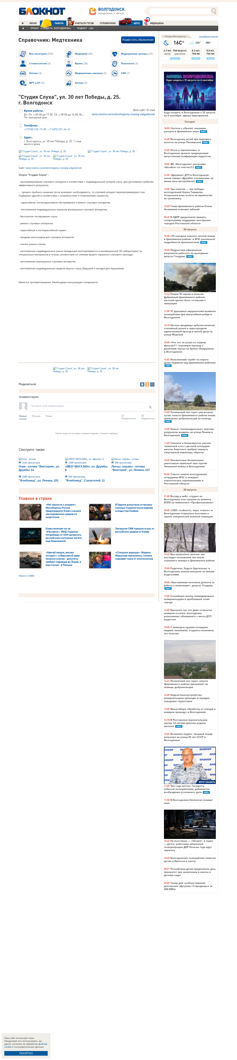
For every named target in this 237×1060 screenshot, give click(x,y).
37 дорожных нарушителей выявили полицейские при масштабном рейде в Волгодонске (190, 314)
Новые (23, 416)
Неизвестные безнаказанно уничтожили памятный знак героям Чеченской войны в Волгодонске (185, 463)
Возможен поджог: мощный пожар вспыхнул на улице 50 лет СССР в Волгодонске (188, 737)
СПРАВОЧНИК (108, 23)
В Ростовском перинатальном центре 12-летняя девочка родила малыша (185, 723)
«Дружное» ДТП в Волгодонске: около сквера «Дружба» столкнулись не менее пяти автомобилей (188, 178)
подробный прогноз (208, 36)
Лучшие (36, 416)
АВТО (137, 23)
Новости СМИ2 (26, 576)
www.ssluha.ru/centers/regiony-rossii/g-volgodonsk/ (123, 114)
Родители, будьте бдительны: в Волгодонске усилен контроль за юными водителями (189, 571)
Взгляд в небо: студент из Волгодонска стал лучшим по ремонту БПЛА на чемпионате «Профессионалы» (189, 499)
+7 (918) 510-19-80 (35, 129)
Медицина (157, 23)
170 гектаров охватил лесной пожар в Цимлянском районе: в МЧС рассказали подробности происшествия (189, 239)
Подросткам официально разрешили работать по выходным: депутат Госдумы (186, 253)
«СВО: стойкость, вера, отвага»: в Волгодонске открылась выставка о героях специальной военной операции (188, 513)
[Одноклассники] (147, 384)
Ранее (49, 416)
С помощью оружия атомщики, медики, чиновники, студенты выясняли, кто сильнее (189, 630)
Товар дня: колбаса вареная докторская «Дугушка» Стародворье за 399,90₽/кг (188, 886)
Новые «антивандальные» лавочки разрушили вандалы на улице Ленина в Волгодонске (189, 432)
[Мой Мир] (152, 384)
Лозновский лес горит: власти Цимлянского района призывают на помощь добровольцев (186, 684)
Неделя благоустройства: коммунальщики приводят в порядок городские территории (187, 698)
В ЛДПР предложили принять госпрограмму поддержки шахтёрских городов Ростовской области (187, 220)
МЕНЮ (33, 23)
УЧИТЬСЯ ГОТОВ (84, 23)
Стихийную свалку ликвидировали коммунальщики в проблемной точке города (189, 599)
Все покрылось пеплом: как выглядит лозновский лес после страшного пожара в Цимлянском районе (189, 557)
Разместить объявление (138, 39)
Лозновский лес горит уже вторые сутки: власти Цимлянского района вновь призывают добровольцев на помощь (190, 415)
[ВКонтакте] (142, 384)
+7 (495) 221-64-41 (59, 129)
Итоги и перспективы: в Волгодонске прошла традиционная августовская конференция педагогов (187, 153)
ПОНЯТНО (26, 1053)
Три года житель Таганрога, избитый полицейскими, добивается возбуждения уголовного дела (186, 789)
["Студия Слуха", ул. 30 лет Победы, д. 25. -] (52, 151)
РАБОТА (59, 23)
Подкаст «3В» (85, 28)
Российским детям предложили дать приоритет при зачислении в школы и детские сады (190, 872)
